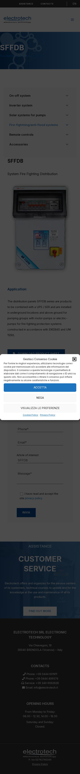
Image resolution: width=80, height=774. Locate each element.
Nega (40, 397)
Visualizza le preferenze (40, 408)
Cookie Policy (30, 415)
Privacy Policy (47, 415)
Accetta (40, 387)
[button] (74, 359)
